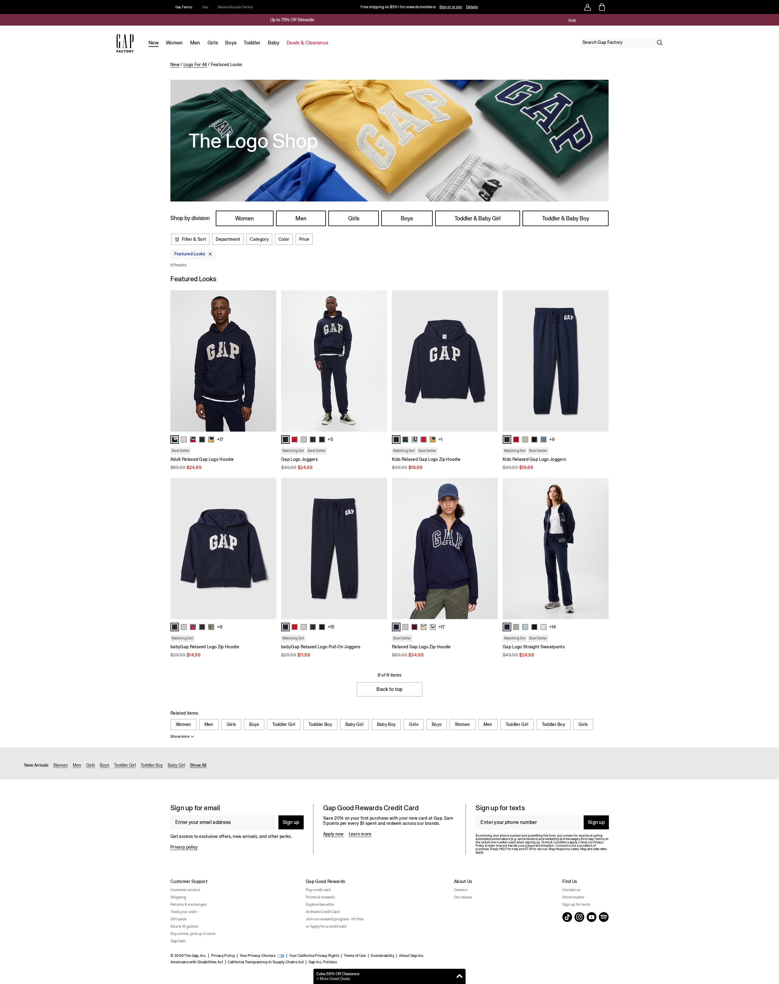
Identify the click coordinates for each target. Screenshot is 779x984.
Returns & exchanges (188, 904)
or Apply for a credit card (326, 926)
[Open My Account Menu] (588, 7)
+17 (220, 439)
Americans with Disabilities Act (196, 962)
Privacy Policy (223, 956)
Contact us (571, 890)
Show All (198, 765)
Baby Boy (386, 724)
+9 (552, 439)
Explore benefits (320, 904)
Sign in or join (451, 7)
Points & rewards (320, 897)
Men (195, 43)
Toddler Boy (320, 724)
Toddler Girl (283, 724)
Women (174, 43)
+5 (330, 439)
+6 (219, 627)
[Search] (659, 42)
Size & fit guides (184, 926)
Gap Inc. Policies (323, 962)
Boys (230, 43)
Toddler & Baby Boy (565, 218)
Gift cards (178, 919)
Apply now (333, 834)
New (153, 43)
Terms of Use (355, 956)
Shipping (178, 897)
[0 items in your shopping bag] (601, 7)
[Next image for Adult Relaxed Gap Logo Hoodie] (269, 361)
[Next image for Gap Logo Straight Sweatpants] (601, 548)
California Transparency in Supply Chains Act (266, 962)
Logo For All (195, 64)
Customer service (185, 890)
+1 (440, 439)
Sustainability (382, 956)
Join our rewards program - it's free (335, 919)
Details (472, 7)
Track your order (183, 912)
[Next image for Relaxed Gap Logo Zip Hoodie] (490, 548)
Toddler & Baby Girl (478, 218)
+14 (552, 627)
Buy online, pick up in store (193, 934)
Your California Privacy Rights (314, 956)
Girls (213, 43)
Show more (180, 736)
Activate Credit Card (323, 912)
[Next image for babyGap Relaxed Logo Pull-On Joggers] (380, 548)
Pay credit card (318, 890)
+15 (331, 627)
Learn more (360, 834)
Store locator (573, 897)
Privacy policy (183, 847)
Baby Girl (354, 724)
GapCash (178, 941)
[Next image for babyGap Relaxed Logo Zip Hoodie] (269, 548)
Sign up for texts (576, 904)
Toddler (252, 43)
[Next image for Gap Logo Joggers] (380, 361)
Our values (463, 897)
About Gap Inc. (411, 956)
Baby (273, 43)
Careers (460, 890)
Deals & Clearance (307, 43)
